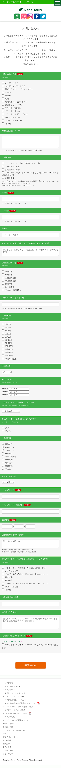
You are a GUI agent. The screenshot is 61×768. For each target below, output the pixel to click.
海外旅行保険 (15, 728)
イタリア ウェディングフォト (14, 693)
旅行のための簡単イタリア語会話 (15, 713)
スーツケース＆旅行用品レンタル (15, 720)
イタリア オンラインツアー (13, 697)
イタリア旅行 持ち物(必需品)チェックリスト (20, 703)
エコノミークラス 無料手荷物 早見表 (18, 707)
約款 (4, 734)
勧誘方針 (6, 744)
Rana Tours (21, 760)
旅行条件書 (7, 740)
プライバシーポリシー (11, 642)
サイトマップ (8, 754)
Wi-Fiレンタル (8, 724)
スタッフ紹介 (8, 751)
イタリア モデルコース (11, 686)
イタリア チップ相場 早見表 (14, 710)
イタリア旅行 (8, 683)
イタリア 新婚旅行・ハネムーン (15, 700)
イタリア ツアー (9, 690)
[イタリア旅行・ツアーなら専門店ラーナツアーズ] (30, 9)
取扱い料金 (7, 747)
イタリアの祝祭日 (9, 717)
